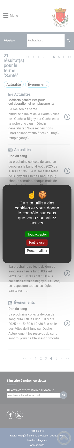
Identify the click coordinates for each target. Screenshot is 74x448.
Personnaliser (37, 250)
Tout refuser (37, 242)
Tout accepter (37, 234)
